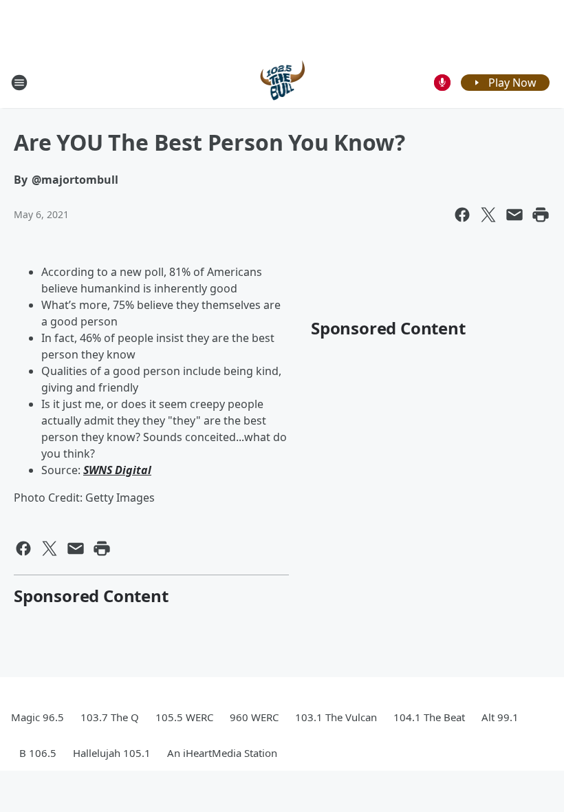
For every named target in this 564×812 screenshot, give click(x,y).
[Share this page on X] (488, 214)
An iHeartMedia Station (222, 753)
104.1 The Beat (429, 717)
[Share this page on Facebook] (462, 214)
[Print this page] (540, 214)
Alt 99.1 (500, 717)
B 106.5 (37, 753)
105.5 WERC (184, 717)
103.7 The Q (109, 717)
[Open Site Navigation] (19, 82)
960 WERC (254, 717)
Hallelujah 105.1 (112, 753)
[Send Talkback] (442, 82)
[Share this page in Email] (514, 214)
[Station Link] (282, 82)
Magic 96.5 (37, 717)
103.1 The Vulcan (336, 717)
